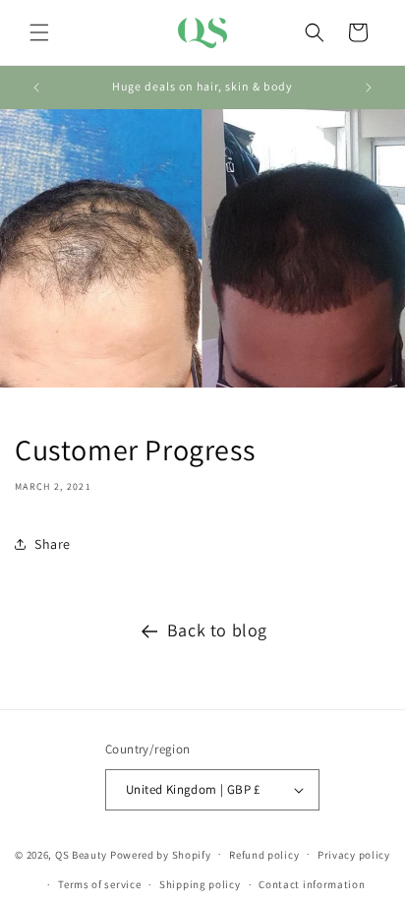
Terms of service (99, 884)
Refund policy (264, 855)
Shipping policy (200, 884)
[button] (39, 32)
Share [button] (52, 544)
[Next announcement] (368, 87)
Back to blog (217, 630)
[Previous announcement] (36, 87)
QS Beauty (81, 854)
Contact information (312, 884)
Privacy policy (354, 855)
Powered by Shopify (160, 854)
